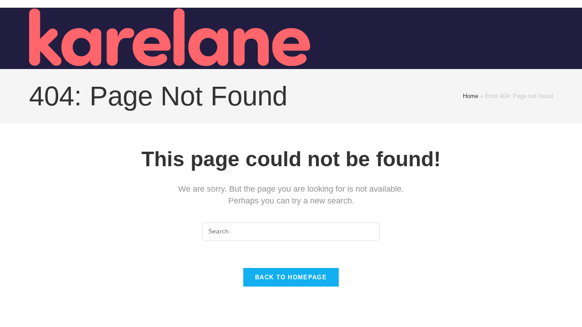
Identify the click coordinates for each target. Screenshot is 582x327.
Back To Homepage (291, 277)
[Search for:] (291, 231)
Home (470, 96)
